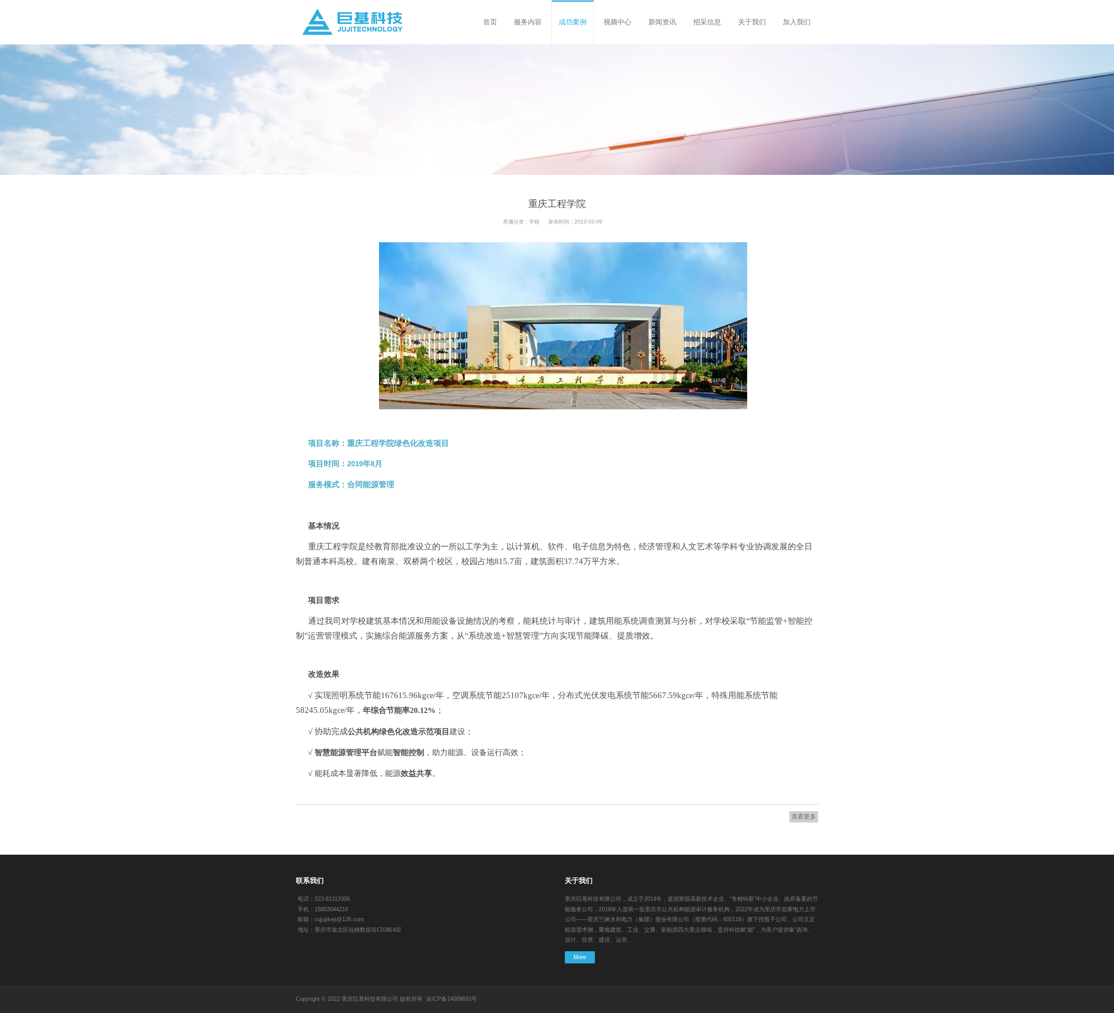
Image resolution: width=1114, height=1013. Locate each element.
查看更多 (804, 816)
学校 (534, 222)
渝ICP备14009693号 (451, 999)
